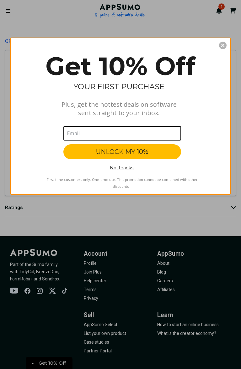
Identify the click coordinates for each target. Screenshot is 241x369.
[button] (223, 45)
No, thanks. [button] (122, 168)
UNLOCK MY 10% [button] (122, 152)
